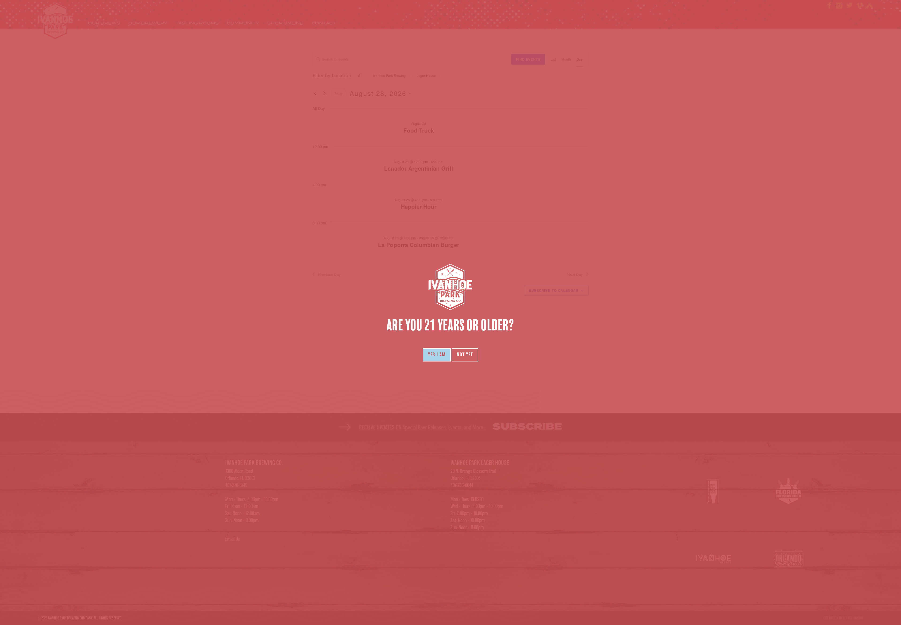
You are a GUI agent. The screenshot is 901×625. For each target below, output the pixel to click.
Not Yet (465, 355)
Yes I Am (437, 355)
